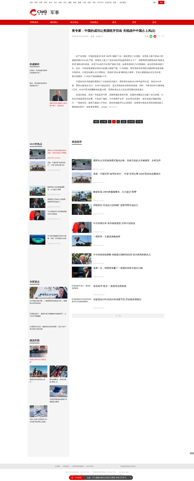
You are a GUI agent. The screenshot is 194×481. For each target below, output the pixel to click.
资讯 (36, 2)
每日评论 (74, 22)
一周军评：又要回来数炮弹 (106, 236)
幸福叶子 (99, 36)
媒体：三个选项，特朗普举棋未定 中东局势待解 (106, 478)
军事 (40, 2)
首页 (31, 2)
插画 (74, 2)
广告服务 (81, 475)
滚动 (154, 22)
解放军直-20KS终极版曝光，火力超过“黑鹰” (55, 188)
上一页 (103, 122)
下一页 (139, 122)
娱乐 (50, 2)
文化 (65, 2)
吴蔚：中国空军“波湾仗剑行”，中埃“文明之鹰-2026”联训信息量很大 (56, 164)
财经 (45, 2)
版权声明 (100, 475)
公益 (84, 2)
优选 (89, 2)
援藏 (69, 2)
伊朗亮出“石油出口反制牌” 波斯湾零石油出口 (56, 200)
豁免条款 (106, 475)
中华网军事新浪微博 (78, 466)
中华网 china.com (39, 12)
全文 (123, 122)
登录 (161, 2)
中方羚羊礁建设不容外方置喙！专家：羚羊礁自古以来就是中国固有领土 (56, 237)
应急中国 (108, 2)
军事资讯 (34, 22)
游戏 (60, 2)
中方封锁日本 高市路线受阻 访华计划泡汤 (57, 213)
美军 (134, 22)
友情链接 (113, 475)
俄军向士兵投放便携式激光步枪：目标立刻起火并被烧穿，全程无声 (56, 151)
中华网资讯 (66, 466)
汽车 (55, 2)
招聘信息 (94, 475)
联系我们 (87, 475)
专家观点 (94, 22)
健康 (79, 2)
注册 (154, 2)
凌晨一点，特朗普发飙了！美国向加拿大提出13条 (118, 268)
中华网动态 (120, 475)
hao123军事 (89, 466)
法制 (94, 2)
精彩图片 (54, 22)
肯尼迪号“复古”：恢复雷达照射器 (109, 286)
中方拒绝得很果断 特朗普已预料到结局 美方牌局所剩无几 (122, 254)
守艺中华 (100, 2)
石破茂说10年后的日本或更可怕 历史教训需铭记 (117, 299)
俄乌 (114, 22)
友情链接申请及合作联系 (128, 466)
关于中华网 (74, 475)
